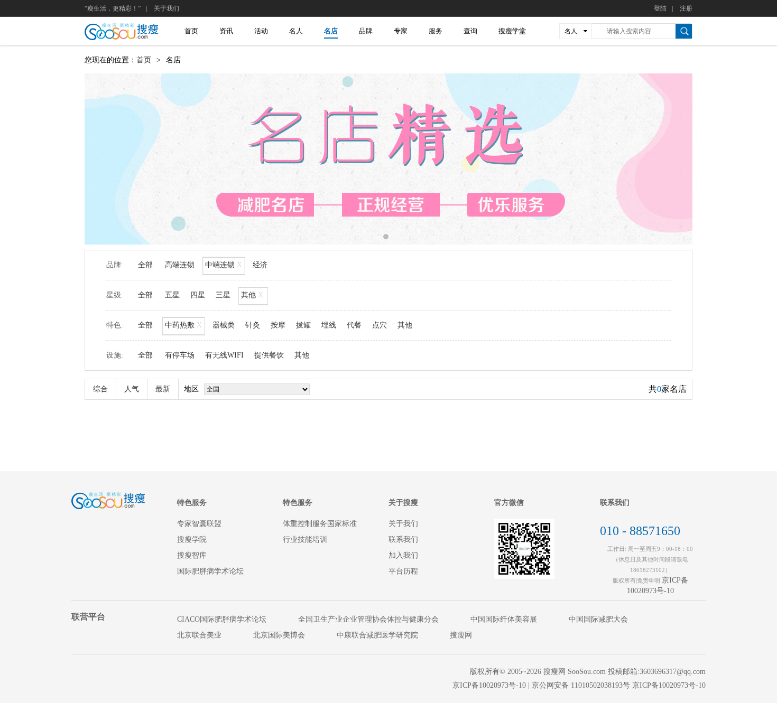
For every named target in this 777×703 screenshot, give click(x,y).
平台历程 (403, 571)
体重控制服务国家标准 (320, 524)
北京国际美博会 (279, 635)
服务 (435, 31)
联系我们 (403, 539)
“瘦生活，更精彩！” (113, 8)
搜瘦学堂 (512, 31)
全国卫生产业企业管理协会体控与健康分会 (368, 619)
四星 (197, 295)
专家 (401, 31)
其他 (252, 295)
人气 (131, 389)
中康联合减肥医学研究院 (377, 635)
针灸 (252, 325)
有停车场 (180, 355)
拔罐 (303, 325)
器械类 (223, 325)
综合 (100, 389)
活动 (261, 31)
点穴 (379, 325)
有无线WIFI (224, 355)
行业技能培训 (305, 539)
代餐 (354, 325)
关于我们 (166, 8)
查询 (470, 31)
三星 (223, 295)
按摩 (278, 325)
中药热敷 (183, 325)
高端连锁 (180, 265)
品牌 (366, 31)
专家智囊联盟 (199, 524)
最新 (162, 389)
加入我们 (403, 555)
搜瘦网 (461, 635)
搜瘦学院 (192, 539)
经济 (260, 265)
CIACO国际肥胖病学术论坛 (221, 619)
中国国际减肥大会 (598, 619)
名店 (331, 31)
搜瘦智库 (192, 555)
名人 (296, 31)
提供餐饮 (269, 355)
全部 (145, 265)
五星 (172, 295)
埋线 (328, 325)
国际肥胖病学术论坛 (210, 571)
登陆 (660, 8)
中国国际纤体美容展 (503, 619)
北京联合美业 (199, 635)
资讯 (226, 31)
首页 (191, 31)
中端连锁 (223, 265)
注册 (686, 8)
